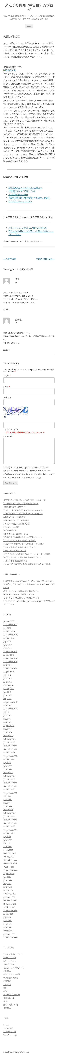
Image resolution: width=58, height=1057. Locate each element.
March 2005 (8, 930)
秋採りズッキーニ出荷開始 (14, 517)
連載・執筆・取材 (10, 1004)
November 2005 (10, 904)
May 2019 (7, 648)
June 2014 (7, 678)
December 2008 (10, 782)
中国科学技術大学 (45, 259)
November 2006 (10, 863)
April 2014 (7, 682)
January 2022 (8, 621)
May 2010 (7, 729)
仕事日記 (7, 981)
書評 (5, 991)
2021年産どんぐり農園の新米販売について (20, 503)
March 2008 (8, 809)
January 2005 (8, 934)
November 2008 (10, 786)
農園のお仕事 (8, 998)
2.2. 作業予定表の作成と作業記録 (16, 523)
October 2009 (9, 752)
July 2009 (7, 762)
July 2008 (7, 796)
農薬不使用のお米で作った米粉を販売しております (24, 500)
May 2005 (7, 924)
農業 (5, 1001)
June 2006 (7, 880)
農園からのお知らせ (11, 994)
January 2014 (8, 688)
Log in (5, 1025)
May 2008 (7, 803)
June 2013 (7, 695)
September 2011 (10, 708)
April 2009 (7, 769)
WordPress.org (9, 1035)
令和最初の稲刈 (9, 530)
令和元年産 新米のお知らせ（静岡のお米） (21, 557)
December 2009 (10, 745)
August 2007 (8, 833)
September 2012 (10, 702)
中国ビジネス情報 (32, 241)
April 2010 (7, 732)
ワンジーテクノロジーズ (13, 967)
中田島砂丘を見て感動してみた (22, 191)
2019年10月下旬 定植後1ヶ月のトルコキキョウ (22, 510)
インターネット (9, 961)
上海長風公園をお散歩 (18, 194)
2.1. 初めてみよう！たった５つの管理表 (19, 540)
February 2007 (9, 853)
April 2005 (7, 927)
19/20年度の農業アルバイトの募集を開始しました (24, 544)
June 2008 (7, 799)
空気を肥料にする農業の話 (14, 507)
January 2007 (8, 856)
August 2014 (8, 671)
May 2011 (7, 719)
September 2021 (10, 624)
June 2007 (7, 840)
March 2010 (8, 735)
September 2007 (10, 830)
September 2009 (10, 756)
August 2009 (8, 759)
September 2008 (10, 793)
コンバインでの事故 (11, 527)
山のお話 (7, 984)
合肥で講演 (9, 259)
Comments (9, 1031)
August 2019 (8, 638)
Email (6, 386)
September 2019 (10, 634)
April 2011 (7, 722)
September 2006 (10, 870)
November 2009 (10, 749)
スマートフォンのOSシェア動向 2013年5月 (27, 227)
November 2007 (10, 823)
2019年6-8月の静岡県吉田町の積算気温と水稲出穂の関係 (26, 564)
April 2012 (7, 705)
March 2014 (8, 685)
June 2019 (7, 645)
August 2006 (8, 873)
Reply (5, 309)
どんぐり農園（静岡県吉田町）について (19, 547)
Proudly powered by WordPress (16, 1052)
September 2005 (10, 910)
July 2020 (7, 628)
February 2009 (9, 776)
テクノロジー (8, 964)
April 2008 (7, 806)
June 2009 (7, 766)
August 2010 (8, 725)
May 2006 (7, 883)
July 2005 (7, 917)
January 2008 (8, 816)
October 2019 (9, 631)
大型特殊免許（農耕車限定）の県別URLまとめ (22, 537)
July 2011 (7, 712)
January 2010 (8, 742)
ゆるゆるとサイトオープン (20, 201)
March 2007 (8, 850)
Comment (8, 436)
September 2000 (10, 937)
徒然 (5, 988)
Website (7, 397)
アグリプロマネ (9, 957)
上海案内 (7, 971)
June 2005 (7, 920)
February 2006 (9, 893)
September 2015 (10, 661)
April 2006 (7, 887)
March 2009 (8, 772)
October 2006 (9, 867)
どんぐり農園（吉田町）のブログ (29, 7)
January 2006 (8, 897)
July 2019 (7, 641)
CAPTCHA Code (10, 429)
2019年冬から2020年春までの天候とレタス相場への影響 (26, 554)
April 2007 (7, 846)
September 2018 (10, 651)
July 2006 (7, 877)
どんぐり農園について (12, 954)
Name (7, 375)
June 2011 (7, 715)
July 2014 (7, 675)
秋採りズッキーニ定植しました (16, 534)
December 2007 (10, 819)
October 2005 (9, 907)
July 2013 (7, 692)
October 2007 (9, 826)
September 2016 (10, 658)
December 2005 (10, 900)
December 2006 (10, 860)
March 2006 (8, 890)
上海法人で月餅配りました (28, 591)
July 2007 (7, 836)
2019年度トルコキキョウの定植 (16, 520)
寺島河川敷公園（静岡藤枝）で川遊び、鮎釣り (29, 197)
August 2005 (8, 914)
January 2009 (8, 779)
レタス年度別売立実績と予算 (15, 560)
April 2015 (7, 665)
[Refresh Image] (4, 417)
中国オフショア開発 (11, 974)
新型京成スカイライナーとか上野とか (25, 187)
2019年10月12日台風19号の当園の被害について (23, 513)
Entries (8, 1028)
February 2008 (9, 813)
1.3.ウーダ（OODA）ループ (14, 550)
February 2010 (9, 739)
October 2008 (9, 789)
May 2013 (7, 698)
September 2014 (10, 668)
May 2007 (7, 843)
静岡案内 (7, 1008)
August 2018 (8, 655)
